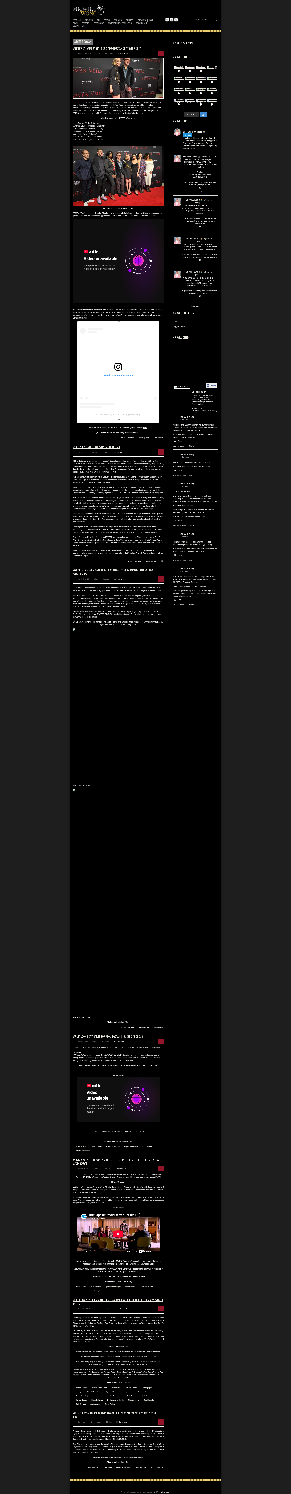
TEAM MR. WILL (141, 23)
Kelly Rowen (147, 1396)
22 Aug (198, 202)
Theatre (129, 20)
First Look (77, 20)
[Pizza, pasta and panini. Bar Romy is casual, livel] (179, 93)
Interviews (141, 20)
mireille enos (96, 1287)
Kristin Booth (81, 1400)
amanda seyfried (127, 438)
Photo (180, 441)
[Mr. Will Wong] (182, 387)
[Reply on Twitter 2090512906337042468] (184, 300)
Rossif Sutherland (83, 1150)
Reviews (107, 20)
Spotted (85, 23)
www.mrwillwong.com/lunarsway (192, 586)
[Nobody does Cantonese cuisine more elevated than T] (212, 93)
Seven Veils (158, 438)
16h (214, 156)
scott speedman (82, 1291)
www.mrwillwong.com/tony (183, 505)
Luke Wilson (147, 1146)
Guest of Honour (113, 1146)
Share (191, 446)
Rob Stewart (81, 1404)
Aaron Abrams (82, 1388)
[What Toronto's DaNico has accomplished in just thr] (179, 82)
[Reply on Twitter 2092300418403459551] (184, 191)
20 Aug (198, 274)
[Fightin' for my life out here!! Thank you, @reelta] (212, 71)
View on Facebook (179, 446)
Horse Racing (98, 23)
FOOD (151, 20)
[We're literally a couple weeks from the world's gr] (201, 71)
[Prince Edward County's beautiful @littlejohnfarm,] (190, 104)
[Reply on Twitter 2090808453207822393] (184, 263)
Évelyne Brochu (144, 1392)
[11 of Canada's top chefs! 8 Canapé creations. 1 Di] (201, 104)
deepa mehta (128, 1392)
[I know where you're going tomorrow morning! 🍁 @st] (179, 71)
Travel (75, 23)
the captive (98, 1291)
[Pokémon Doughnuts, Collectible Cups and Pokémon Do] (179, 104)
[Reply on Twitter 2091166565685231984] (184, 230)
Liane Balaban (97, 1400)
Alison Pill (116, 1388)
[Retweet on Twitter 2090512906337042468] (188, 300)
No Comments (123, 53)
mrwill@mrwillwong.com (161, 1492)
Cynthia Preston (112, 1392)
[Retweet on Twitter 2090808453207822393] (188, 263)
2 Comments (121, 1168)
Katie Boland (132, 1396)
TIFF (98, 20)
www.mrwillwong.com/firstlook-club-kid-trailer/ (191, 466)
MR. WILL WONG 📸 (191, 156)
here (145, 427)
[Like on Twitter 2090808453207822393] (194, 263)
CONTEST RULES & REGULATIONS (120, 23)
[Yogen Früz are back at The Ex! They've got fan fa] (190, 71)
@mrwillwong (180, 326)
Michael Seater (134, 1400)
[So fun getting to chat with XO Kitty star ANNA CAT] (212, 82)
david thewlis (96, 1146)
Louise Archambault (115, 1400)
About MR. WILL (79, 26)
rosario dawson (131, 1287)
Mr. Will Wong (187, 416)
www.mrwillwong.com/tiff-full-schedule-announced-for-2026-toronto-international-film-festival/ (195, 550)
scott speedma (157, 1467)
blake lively (107, 1467)
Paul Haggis (149, 1400)
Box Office (118, 20)
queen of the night (113, 1287)
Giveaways (89, 20)
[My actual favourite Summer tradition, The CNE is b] (201, 82)
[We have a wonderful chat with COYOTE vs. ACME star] (190, 93)
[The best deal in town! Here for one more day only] (212, 104)
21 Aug (198, 241)
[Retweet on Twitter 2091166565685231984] (188, 230)
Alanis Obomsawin (99, 1388)
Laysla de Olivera (131, 1146)
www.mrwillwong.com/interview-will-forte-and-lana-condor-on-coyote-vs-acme (194, 435)
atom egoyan (144, 438)
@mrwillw (206, 156)
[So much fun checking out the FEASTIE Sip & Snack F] (190, 82)
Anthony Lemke (130, 1388)
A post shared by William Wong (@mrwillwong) (118, 414)
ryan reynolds (147, 1287)
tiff (162, 561)
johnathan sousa (115, 1396)
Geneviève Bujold (83, 1396)
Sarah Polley (110, 1404)
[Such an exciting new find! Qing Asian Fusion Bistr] (201, 93)
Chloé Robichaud (94, 1392)
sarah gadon (95, 1404)
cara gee (79, 1392)
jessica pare (99, 1396)
